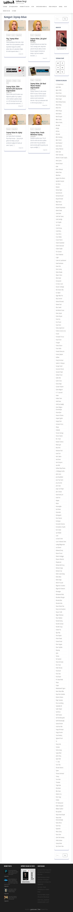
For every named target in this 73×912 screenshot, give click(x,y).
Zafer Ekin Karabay (60, 837)
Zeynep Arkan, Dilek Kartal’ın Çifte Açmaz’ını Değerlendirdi (14, 88)
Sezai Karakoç (59, 735)
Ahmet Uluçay (59, 111)
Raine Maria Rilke (60, 691)
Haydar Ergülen (59, 418)
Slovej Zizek (58, 744)
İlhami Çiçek (58, 445)
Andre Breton (59, 146)
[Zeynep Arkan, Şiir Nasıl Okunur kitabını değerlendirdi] (39, 71)
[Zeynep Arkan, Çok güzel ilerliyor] (39, 25)
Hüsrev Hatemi (59, 436)
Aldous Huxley (59, 122)
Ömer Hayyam (59, 644)
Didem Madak (59, 272)
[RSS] (62, 72)
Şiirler (13, 35)
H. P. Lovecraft (59, 392)
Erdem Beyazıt (59, 316)
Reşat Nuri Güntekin (60, 694)
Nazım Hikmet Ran (60, 606)
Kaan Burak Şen (59, 495)
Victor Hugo (58, 797)
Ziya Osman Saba (60, 846)
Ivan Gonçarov (59, 462)
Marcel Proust (59, 553)
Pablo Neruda (59, 668)
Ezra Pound (58, 322)
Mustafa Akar (59, 600)
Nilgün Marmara (59, 615)
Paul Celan (58, 674)
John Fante (58, 486)
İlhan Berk (58, 448)
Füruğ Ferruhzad (59, 360)
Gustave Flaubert (59, 387)
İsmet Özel (58, 453)
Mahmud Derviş (59, 550)
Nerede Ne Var (6, 11)
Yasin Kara (58, 826)
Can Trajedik (58, 222)
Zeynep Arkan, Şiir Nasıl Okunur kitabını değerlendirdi (38, 85)
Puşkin (57, 685)
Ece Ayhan (58, 293)
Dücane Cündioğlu (60, 287)
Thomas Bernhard (60, 773)
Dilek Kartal (9, 80)
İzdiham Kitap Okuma (60, 468)
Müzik (57, 503)
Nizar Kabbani (59, 618)
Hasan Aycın (58, 412)
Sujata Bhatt (58, 753)
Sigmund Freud (59, 738)
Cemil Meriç (58, 231)
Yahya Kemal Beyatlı (60, 815)
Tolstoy (57, 776)
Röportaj (8, 129)
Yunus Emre (58, 834)
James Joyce (58, 474)
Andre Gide (58, 152)
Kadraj (60, 6)
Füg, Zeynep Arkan (12, 38)
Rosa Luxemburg (59, 703)
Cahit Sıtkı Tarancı (60, 216)
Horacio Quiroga (59, 433)
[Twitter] (58, 63)
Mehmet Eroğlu (59, 568)
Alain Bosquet (59, 116)
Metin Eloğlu (59, 580)
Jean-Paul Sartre (59, 480)
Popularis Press (44, 909)
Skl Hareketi (58, 659)
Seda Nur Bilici (59, 726)
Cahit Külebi (58, 213)
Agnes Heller (59, 90)
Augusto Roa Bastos (60, 178)
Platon (57, 682)
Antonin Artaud (59, 163)
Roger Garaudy (59, 700)
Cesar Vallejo (59, 237)
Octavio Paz (58, 630)
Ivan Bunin (58, 459)
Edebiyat (8, 35)
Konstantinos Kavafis (60, 527)
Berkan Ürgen (59, 190)
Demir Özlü (58, 266)
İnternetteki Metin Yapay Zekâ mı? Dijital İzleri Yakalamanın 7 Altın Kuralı (13, 872)
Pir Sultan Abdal (59, 680)
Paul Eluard (58, 677)
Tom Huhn (58, 779)
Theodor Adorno (59, 768)
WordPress (27, 909)
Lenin (57, 536)
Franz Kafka (58, 348)
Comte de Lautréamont (61, 260)
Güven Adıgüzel (59, 390)
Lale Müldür (58, 533)
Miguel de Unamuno (60, 589)
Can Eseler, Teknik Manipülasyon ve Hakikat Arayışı (12, 890)
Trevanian (58, 782)
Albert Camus (59, 119)
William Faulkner (59, 809)
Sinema (57, 656)
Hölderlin (58, 430)
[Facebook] (62, 63)
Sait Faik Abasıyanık (60, 718)
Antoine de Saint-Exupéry (61, 158)
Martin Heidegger (60, 556)
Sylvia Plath (58, 759)
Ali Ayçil (57, 128)
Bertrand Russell (59, 196)
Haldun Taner (59, 398)
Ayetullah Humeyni (60, 181)
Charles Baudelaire (60, 243)
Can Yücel (58, 225)
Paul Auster (58, 671)
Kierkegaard (58, 515)
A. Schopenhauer (59, 84)
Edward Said (58, 304)
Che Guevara (59, 252)
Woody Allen (59, 812)
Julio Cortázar (59, 492)
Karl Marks (58, 509)
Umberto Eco (59, 794)
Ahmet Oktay (58, 105)
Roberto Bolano (59, 697)
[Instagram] (58, 67)
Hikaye (57, 427)
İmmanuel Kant (59, 451)
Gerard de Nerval (60, 369)
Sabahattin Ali (59, 706)
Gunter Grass (59, 381)
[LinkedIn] (62, 67)
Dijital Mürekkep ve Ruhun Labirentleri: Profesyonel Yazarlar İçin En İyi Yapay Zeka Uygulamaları (11, 881)
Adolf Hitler (58, 87)
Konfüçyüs (58, 521)
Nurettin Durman (59, 624)
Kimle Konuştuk (53, 6)
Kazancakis (58, 512)
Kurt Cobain (58, 530)
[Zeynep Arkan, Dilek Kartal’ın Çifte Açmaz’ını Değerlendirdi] (15, 71)
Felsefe (57, 334)
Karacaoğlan (58, 506)
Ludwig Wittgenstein (60, 544)
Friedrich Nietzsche (60, 351)
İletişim (14, 11)
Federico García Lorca (61, 331)
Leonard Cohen (59, 539)
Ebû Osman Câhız (60, 290)
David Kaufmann (59, 263)
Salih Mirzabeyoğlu (60, 721)
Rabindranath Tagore (60, 688)
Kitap (32, 6)
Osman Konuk (59, 641)
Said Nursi (58, 712)
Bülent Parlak (59, 210)
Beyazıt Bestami (59, 199)
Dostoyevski (58, 281)
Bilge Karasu (59, 202)
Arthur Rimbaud (59, 169)
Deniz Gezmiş (59, 269)
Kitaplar (32, 80)
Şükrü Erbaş (58, 756)
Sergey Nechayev (60, 729)
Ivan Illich (58, 465)
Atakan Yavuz (59, 172)
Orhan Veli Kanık (59, 662)
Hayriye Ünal (58, 421)
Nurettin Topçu (59, 627)
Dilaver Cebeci (59, 275)
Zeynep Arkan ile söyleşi (14, 132)
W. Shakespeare (59, 803)
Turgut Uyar (58, 785)
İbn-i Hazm (58, 439)
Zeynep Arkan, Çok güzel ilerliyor (38, 39)
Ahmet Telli (58, 108)
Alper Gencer (59, 140)
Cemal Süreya (59, 228)
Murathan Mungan (60, 597)
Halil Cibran (58, 401)
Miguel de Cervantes (60, 586)
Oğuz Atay (58, 633)
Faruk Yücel (58, 325)
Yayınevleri (58, 829)
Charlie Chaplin (59, 249)
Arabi (57, 166)
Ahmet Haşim (59, 99)
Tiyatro (57, 771)
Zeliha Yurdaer (59, 840)
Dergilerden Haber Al (41, 6)
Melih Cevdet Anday (60, 574)
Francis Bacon (59, 345)
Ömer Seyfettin (59, 647)
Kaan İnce (58, 497)
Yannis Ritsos (59, 823)
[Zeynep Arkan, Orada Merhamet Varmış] (39, 119)
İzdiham (5, 6)
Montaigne (58, 591)
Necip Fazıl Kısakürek (60, 609)
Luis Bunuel (58, 547)
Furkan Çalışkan (59, 354)
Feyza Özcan (58, 340)
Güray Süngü (59, 384)
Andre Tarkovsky (59, 155)
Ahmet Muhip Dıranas (61, 102)
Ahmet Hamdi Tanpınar (61, 96)
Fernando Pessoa (60, 337)
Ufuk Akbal (58, 788)
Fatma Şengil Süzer (60, 328)
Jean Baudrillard (59, 477)
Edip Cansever (59, 299)
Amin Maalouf (59, 143)
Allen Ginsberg (59, 137)
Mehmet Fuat (59, 571)
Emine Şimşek (59, 313)
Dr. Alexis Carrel (59, 284)
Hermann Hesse (59, 424)
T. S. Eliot (58, 762)
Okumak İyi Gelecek (24, 6)
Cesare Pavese (59, 240)
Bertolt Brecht (59, 193)
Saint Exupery (59, 715)
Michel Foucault (59, 583)
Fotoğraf (58, 343)
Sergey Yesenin (59, 732)
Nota (65, 6)
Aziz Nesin (58, 184)
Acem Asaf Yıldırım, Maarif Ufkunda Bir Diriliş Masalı (12, 898)
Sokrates (58, 747)
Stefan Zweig (59, 750)
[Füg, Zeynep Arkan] (15, 25)
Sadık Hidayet (59, 709)
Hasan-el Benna (59, 415)
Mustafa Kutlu (59, 603)
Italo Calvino (58, 456)
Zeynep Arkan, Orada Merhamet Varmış (37, 133)
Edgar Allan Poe (59, 296)
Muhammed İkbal (60, 594)
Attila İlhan (58, 175)
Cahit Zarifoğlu (59, 219)
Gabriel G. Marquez (60, 363)
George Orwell (59, 366)
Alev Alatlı (58, 125)
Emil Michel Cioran (60, 310)
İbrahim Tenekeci (59, 442)
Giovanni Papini (59, 372)
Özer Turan (58, 665)
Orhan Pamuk (59, 638)
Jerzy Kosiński (59, 483)
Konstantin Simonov (60, 524)
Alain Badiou (59, 114)
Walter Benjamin (59, 806)
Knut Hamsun (59, 518)
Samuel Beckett (59, 724)
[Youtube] (58, 72)
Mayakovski (58, 562)
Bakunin (58, 187)
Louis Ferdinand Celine (61, 542)
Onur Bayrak (58, 635)
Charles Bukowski (60, 246)
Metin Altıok (58, 577)
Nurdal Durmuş (59, 621)
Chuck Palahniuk (59, 254)
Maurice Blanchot (60, 559)
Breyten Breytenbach (60, 208)
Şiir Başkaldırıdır (13, 6)
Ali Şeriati (58, 134)
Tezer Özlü (58, 765)
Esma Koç (58, 319)
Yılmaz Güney (59, 832)
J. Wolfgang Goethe (60, 471)
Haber (57, 395)
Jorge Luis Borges (60, 489)
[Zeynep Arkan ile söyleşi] (15, 119)
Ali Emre (57, 131)
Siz (56, 741)
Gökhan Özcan (59, 375)
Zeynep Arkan (18, 35)
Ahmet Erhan (59, 93)
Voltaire (57, 800)
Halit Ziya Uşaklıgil (60, 404)
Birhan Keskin (59, 205)
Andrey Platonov (59, 149)
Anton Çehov (59, 161)
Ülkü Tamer (58, 791)
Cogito (57, 257)
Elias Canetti (58, 307)
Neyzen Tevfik (59, 612)
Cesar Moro (58, 234)
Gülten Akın (58, 378)
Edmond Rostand (60, 301)
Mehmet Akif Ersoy (60, 565)
